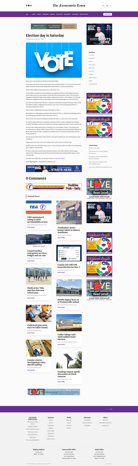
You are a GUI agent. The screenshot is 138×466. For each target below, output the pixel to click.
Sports (39, 14)
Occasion (91, 71)
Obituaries (67, 14)
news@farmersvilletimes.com (47, 162)
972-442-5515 (99, 452)
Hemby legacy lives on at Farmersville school (68, 300)
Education (46, 14)
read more (30, 227)
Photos (69, 428)
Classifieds (75, 14)
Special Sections (87, 423)
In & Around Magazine (32, 440)
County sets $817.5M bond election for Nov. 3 (69, 266)
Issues (69, 423)
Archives (69, 425)
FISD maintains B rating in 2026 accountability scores (37, 219)
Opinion (52, 14)
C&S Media (32, 437)
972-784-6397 (69, 452)
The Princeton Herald (32, 429)
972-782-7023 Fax (69, 454)
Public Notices (84, 14)
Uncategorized (93, 84)
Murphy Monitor (33, 426)
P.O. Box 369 (38, 452)
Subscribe (107, 14)
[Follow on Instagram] (31, 5)
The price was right (94, 148)
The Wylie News (32, 434)
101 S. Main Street (69, 456)
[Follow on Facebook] (26, 5)
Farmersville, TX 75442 (69, 458)
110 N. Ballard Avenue (99, 456)
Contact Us (105, 425)
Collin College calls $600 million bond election (67, 336)
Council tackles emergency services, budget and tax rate (37, 253)
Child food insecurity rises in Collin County (37, 326)
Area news (36, 224)
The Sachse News (33, 432)
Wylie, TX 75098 (38, 454)
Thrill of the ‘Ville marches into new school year (35, 290)
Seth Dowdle (30, 39)
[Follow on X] (29, 5)
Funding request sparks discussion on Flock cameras (69, 374)
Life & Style (59, 14)
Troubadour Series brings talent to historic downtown (69, 230)
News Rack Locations (105, 423)
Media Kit (87, 425)
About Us (105, 420)
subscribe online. (60, 158)
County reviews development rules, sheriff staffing (36, 362)
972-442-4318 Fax (99, 454)
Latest (34, 14)
